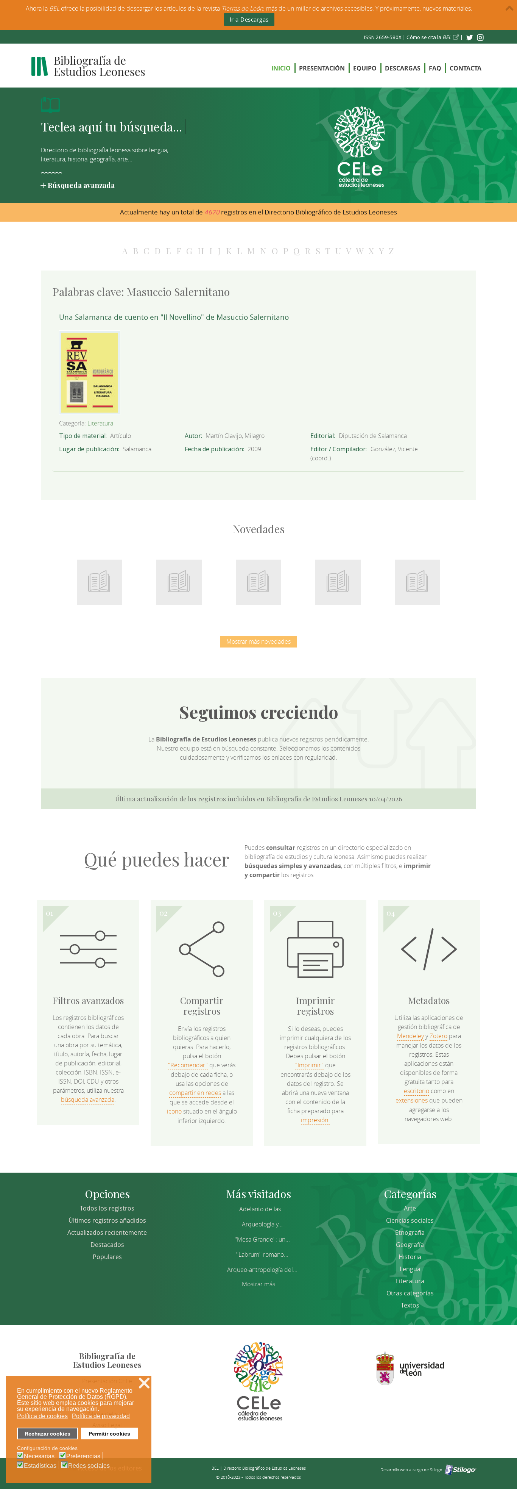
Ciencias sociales (410, 1220)
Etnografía (410, 1232)
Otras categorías (410, 1293)
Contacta (465, 68)
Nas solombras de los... (338, 578)
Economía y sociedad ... (417, 578)
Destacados (107, 1244)
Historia (410, 1257)
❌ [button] (144, 1383)
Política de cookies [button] (42, 1416)
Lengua (410, 1269)
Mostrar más (258, 1284)
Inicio (281, 68)
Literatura (100, 423)
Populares (107, 1257)
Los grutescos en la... (179, 578)
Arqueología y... (262, 1224)
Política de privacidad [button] (101, 1416)
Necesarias (39, 1456)
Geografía (410, 1244)
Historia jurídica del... (258, 578)
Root (112, 591)
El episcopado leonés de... (99, 578)
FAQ (435, 68)
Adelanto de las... (262, 1209)
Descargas (402, 68)
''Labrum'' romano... (262, 1254)
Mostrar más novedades (258, 641)
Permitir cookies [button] (109, 1434)
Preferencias (83, 1456)
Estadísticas (40, 1466)
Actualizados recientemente (107, 1232)
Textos (410, 1305)
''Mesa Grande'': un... (262, 1239)
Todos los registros (107, 1208)
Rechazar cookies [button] (47, 1434)
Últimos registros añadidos (107, 1220)
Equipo (365, 68)
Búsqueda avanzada (81, 185)
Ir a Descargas (249, 19)
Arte (410, 1208)
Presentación (322, 68)
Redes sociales (89, 1466)
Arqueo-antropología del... (262, 1269)
